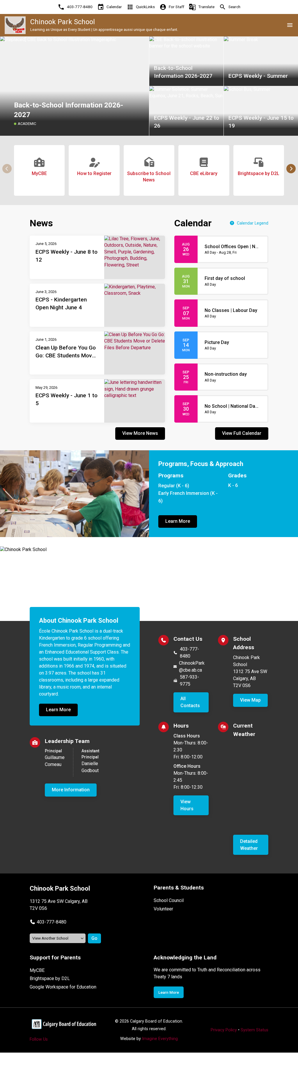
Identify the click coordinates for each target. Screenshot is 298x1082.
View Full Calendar (241, 433)
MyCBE (37, 970)
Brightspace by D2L (50, 978)
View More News (140, 433)
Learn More (177, 521)
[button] (291, 168)
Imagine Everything (160, 1038)
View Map (250, 700)
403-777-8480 (189, 652)
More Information (71, 789)
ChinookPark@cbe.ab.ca (192, 666)
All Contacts (190, 702)
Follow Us (39, 1039)
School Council (169, 900)
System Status (254, 1030)
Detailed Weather (249, 845)
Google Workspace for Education (63, 987)
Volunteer (163, 909)
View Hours (187, 805)
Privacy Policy (224, 1030)
